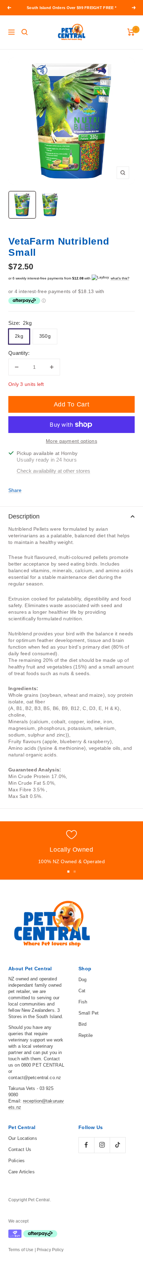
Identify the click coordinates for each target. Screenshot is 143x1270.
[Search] (25, 32)
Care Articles (21, 1171)
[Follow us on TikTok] (117, 1145)
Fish (82, 1001)
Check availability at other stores (53, 471)
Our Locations (22, 1138)
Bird (82, 1024)
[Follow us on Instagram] (102, 1145)
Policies (16, 1160)
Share (15, 490)
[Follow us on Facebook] (86, 1145)
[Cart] (131, 32)
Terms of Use (20, 1249)
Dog (82, 979)
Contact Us (19, 1149)
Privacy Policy (50, 1249)
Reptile (85, 1035)
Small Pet (88, 1013)
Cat (81, 990)
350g (45, 336)
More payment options (71, 441)
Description (24, 516)
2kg (19, 336)
